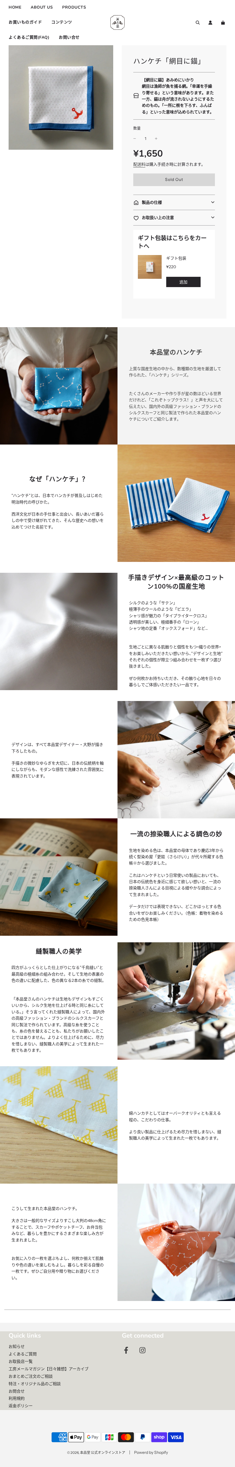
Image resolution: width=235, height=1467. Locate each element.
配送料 (139, 164)
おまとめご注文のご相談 (31, 1376)
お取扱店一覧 (21, 1361)
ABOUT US (42, 7)
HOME (15, 7)
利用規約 (17, 1398)
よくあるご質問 (23, 1354)
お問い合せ (69, 37)
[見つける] (197, 22)
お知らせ (17, 1346)
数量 (137, 128)
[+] (156, 138)
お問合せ (17, 1391)
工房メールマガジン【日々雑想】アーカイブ (49, 1368)
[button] (174, 202)
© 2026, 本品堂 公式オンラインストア (96, 1452)
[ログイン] (210, 22)
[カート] (224, 22)
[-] (134, 138)
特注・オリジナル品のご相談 (35, 1383)
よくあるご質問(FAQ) (29, 37)
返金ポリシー (21, 1405)
